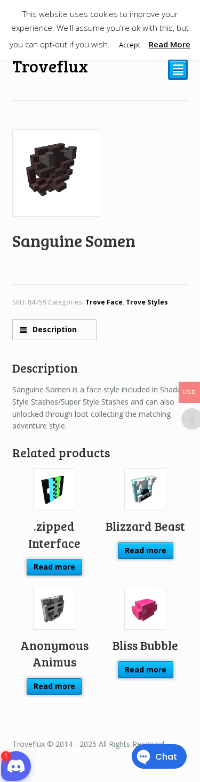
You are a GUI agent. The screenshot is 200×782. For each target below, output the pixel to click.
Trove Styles (147, 302)
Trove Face (104, 302)
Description (53, 329)
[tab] (54, 329)
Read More (169, 44)
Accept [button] (129, 45)
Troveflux (50, 65)
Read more (54, 567)
